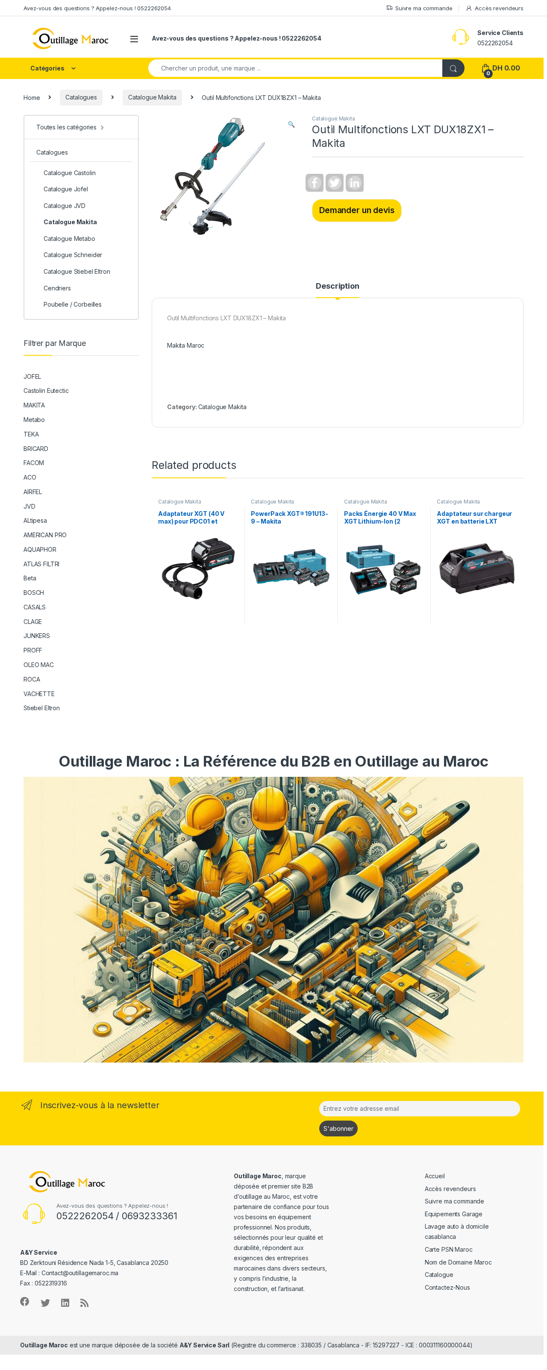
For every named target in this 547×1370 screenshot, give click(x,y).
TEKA (31, 434)
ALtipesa (35, 520)
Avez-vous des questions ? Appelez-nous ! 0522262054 (97, 8)
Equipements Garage (453, 1214)
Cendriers (57, 288)
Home (32, 97)
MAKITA (34, 405)
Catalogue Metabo (69, 238)
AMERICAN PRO (45, 535)
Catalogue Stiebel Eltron (77, 271)
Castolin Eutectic (46, 390)
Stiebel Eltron (42, 707)
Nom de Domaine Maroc (458, 1262)
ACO (30, 477)
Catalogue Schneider (73, 254)
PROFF (33, 650)
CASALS (35, 607)
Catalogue (439, 1274)
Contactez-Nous (447, 1287)
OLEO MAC (39, 664)
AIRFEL (33, 491)
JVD (29, 506)
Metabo (34, 419)
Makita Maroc (185, 345)
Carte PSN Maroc (449, 1249)
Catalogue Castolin (69, 172)
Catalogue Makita (152, 97)
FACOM (34, 462)
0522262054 (495, 43)
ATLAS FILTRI (41, 564)
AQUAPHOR (40, 549)
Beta (30, 578)
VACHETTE (39, 693)
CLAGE (33, 621)
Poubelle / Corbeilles (73, 304)
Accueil (435, 1176)
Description (337, 286)
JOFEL (32, 376)
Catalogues (81, 97)
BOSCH (34, 592)
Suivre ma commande (423, 8)
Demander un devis (356, 210)
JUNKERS (37, 635)
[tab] (337, 290)
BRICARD (36, 448)
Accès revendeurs (499, 8)
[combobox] (295, 68)
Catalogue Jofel (66, 189)
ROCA (32, 679)
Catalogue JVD (64, 205)
